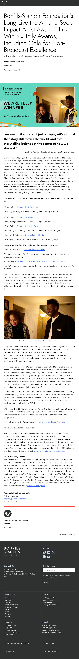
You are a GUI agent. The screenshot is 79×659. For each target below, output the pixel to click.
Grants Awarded (47, 602)
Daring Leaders (10, 630)
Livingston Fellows (11, 607)
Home (7, 598)
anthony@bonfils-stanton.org (17, 499)
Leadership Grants (11, 605)
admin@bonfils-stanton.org (13, 572)
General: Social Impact (26, 217)
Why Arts (8, 602)
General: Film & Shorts (34, 235)
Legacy (7, 609)
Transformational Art (12, 632)
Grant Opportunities (49, 598)
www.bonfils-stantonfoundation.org (49, 451)
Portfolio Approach (48, 628)
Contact (8, 616)
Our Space (9, 635)
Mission (8, 600)
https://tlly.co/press (36, 486)
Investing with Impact (49, 625)
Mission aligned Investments (51, 632)
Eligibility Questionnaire (50, 605)
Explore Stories (10, 625)
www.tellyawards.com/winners (51, 422)
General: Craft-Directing (27, 207)
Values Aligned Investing (50, 630)
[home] (4, 3)
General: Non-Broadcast (34, 249)
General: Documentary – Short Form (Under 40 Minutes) (41, 261)
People (7, 612)
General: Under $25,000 (27, 226)
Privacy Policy (49, 643)
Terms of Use (10, 652)
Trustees (8, 614)
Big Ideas (8, 628)
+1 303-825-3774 (10, 569)
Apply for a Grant (48, 600)
